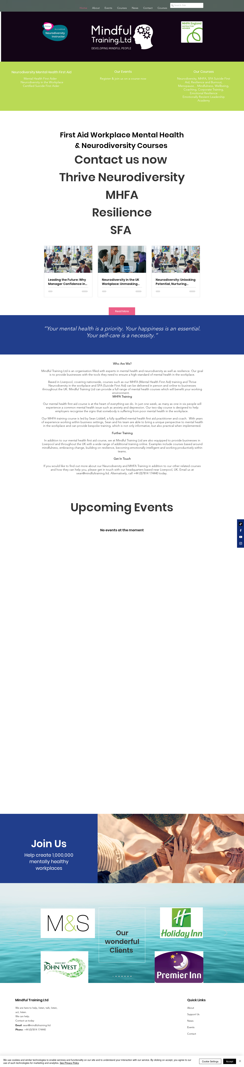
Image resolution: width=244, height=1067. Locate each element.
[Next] (225, 933)
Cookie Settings (210, 1061)
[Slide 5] (124, 976)
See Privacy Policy (69, 1063)
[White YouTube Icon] (241, 537)
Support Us (193, 1014)
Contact (191, 1033)
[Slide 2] (116, 976)
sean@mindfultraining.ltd (92, 473)
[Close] (240, 1061)
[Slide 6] (127, 976)
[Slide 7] (130, 976)
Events (190, 1027)
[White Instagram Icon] (241, 543)
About (190, 1007)
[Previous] (18, 933)
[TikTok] (241, 524)
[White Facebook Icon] (241, 530)
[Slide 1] (113, 976)
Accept (229, 1061)
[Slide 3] (119, 976)
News (190, 1020)
